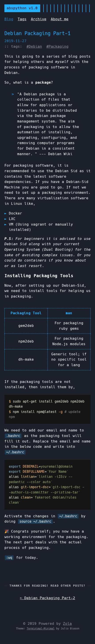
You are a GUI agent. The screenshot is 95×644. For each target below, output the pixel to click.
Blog (8, 19)
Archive (38, 19)
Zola (67, 623)
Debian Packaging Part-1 (37, 33)
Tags (22, 19)
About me (59, 19)
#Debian (34, 46)
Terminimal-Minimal (41, 628)
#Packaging (57, 46)
